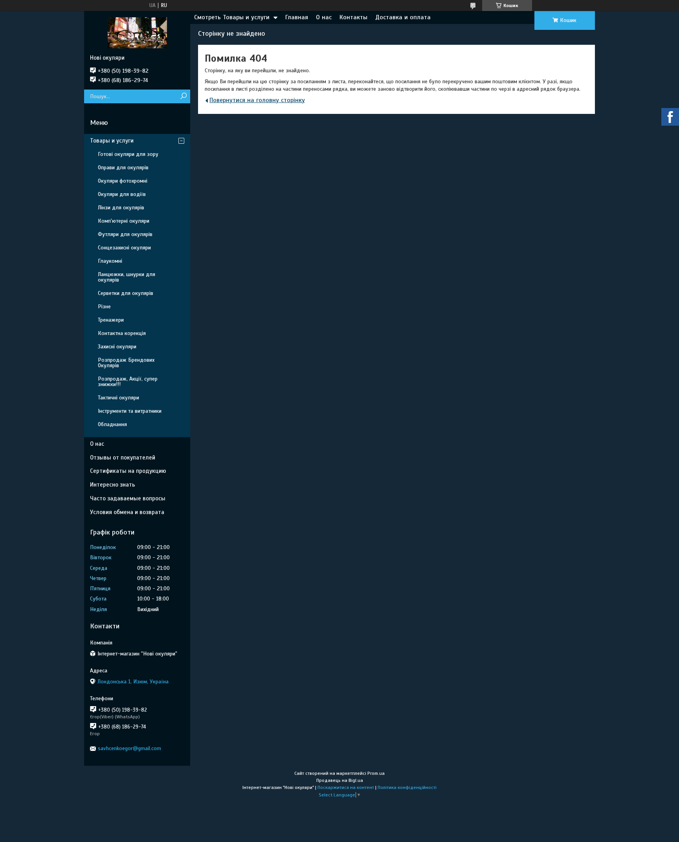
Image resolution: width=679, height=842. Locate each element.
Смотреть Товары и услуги (232, 17)
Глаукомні (110, 261)
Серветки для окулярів (125, 293)
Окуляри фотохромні (122, 181)
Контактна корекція (122, 333)
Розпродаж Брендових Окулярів (126, 363)
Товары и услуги (112, 140)
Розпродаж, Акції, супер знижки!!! (128, 381)
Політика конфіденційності (407, 787)
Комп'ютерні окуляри (123, 221)
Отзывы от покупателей (122, 457)
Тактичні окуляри (118, 397)
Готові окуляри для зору (128, 154)
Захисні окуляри (117, 346)
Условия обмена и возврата (127, 512)
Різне (104, 306)
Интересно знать (112, 484)
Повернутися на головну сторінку (257, 100)
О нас (324, 17)
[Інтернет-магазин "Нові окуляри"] (137, 32)
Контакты (353, 17)
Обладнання (112, 424)
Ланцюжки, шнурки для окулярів (126, 277)
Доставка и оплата (403, 17)
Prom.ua (376, 773)
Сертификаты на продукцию (128, 470)
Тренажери (111, 320)
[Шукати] (183, 96)
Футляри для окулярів (125, 234)
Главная (296, 17)
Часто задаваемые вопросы (127, 498)
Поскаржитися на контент (345, 787)
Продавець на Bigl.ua (339, 780)
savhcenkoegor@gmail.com (129, 748)
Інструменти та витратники (129, 411)
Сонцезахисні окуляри (124, 247)
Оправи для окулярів (123, 167)
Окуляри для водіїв (122, 194)
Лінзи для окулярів (121, 207)
